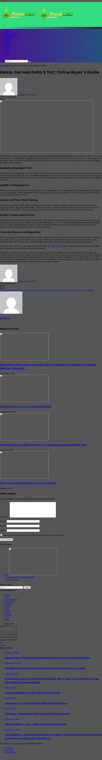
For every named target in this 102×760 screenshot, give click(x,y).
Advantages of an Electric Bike (20, 577)
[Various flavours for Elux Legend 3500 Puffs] (24, 401)
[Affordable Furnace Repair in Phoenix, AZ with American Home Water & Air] (24, 440)
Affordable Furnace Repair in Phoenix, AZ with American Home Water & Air (43, 445)
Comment (4, 517)
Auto (7, 54)
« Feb (2, 645)
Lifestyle (8, 50)
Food (7, 43)
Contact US (9, 748)
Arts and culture (11, 34)
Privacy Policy (10, 752)
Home (7, 30)
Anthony (21, 95)
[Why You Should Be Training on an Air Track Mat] (24, 478)
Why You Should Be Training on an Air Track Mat (28, 483)
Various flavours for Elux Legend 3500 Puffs (25, 406)
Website (3, 530)
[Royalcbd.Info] (37, 21)
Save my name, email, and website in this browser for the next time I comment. (34, 535)
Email (3, 526)
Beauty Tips (9, 37)
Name (3, 521)
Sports (7, 48)
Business (8, 39)
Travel (7, 52)
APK (7, 32)
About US (9, 750)
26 (6, 640)
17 (1, 637)
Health (7, 46)
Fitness (7, 41)
